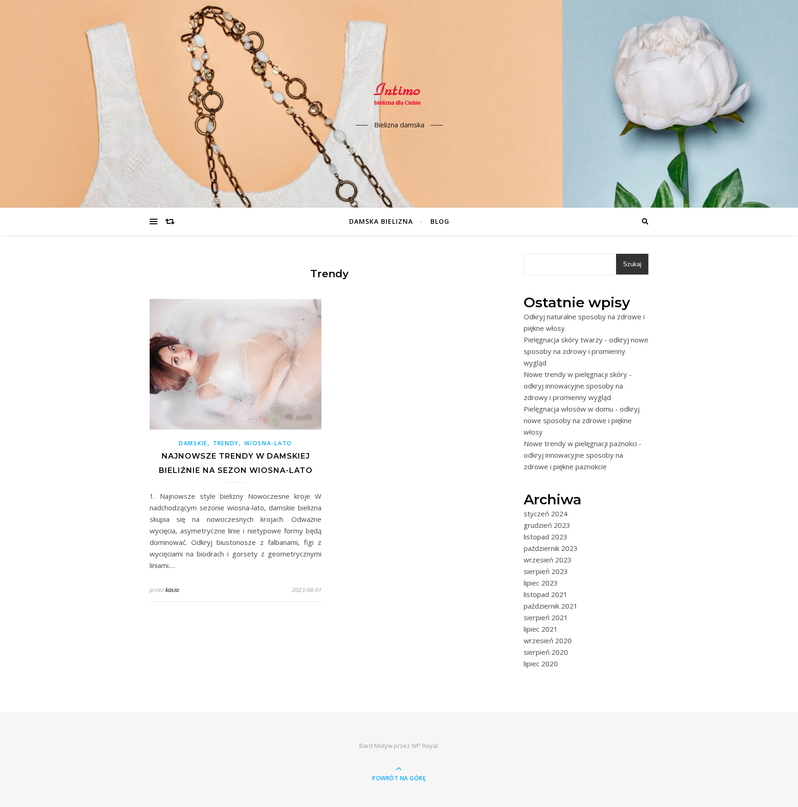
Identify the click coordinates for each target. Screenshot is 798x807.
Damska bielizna (381, 221)
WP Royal (424, 745)
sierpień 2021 (546, 617)
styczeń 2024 (546, 513)
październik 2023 (551, 548)
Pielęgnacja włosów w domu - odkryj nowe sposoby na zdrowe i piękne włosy (582, 420)
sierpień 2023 (546, 571)
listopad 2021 (546, 594)
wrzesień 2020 (548, 640)
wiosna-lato (268, 443)
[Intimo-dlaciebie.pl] (399, 96)
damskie (193, 443)
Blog (439, 221)
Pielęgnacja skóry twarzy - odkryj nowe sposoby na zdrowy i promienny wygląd (586, 351)
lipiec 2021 (541, 629)
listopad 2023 (546, 536)
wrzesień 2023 (548, 559)
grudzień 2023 (547, 525)
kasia (172, 590)
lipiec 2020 (541, 663)
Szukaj (632, 264)
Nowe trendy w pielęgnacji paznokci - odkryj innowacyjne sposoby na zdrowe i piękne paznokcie (582, 455)
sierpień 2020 (546, 652)
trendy (226, 443)
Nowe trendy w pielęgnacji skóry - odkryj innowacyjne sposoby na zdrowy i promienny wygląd (578, 386)
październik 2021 (551, 605)
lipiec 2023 (541, 582)
